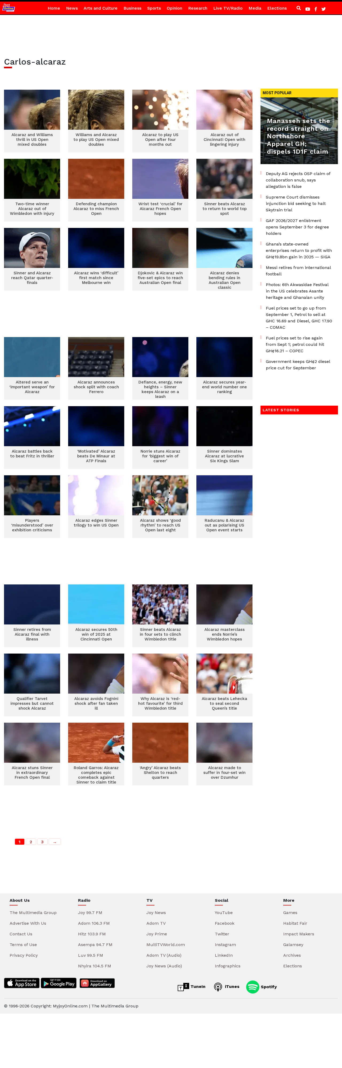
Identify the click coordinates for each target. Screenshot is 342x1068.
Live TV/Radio (228, 8)
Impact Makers (298, 933)
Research (197, 8)
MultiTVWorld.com (165, 944)
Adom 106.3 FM (94, 923)
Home (54, 8)
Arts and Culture (101, 8)
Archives (292, 955)
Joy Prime (156, 933)
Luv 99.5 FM (90, 955)
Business (132, 8)
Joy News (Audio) (164, 965)
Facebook (224, 923)
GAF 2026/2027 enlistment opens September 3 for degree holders (297, 227)
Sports (154, 8)
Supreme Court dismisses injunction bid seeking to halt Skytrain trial (296, 203)
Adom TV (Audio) (163, 955)
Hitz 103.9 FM (92, 933)
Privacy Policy (24, 955)
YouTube (224, 912)
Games (290, 912)
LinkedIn (224, 955)
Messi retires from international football (298, 270)
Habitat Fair (295, 923)
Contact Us (21, 933)
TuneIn (197, 986)
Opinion (174, 8)
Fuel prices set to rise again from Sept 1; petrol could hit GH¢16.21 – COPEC (295, 344)
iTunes (231, 986)
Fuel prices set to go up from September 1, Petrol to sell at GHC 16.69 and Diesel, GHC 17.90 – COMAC (299, 318)
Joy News (156, 912)
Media (254, 8)
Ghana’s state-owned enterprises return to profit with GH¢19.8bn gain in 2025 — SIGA (299, 250)
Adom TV (156, 923)
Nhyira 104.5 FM (94, 965)
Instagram (225, 944)
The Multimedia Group (33, 912)
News (72, 8)
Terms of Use (23, 944)
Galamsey (293, 944)
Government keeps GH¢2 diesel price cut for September (298, 364)
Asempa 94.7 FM (95, 944)
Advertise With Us (28, 923)
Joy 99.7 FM (90, 912)
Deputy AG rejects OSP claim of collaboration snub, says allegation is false (298, 180)
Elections (277, 8)
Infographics (227, 965)
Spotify (268, 986)
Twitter (222, 933)
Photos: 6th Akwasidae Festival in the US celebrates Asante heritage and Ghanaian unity (297, 291)
